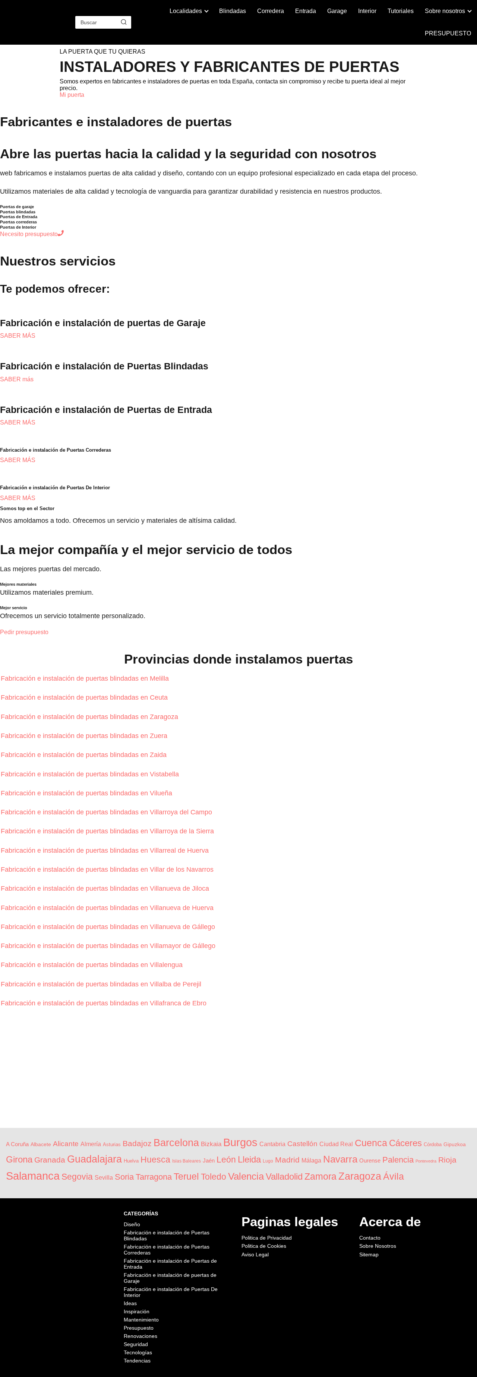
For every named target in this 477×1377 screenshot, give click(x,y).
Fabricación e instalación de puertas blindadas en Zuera (85, 736)
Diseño (132, 1224)
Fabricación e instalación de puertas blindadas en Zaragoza (90, 717)
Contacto (369, 1238)
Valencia (246, 1176)
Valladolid (284, 1176)
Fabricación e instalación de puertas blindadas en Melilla (86, 678)
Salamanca (33, 1176)
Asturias (112, 1144)
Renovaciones (140, 1336)
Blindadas (232, 11)
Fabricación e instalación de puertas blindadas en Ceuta (85, 697)
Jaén (209, 1160)
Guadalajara (94, 1159)
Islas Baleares (186, 1160)
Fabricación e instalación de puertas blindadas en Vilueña (87, 793)
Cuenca (371, 1143)
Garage (337, 11)
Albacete (41, 1144)
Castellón (302, 1144)
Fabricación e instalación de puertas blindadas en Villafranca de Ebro (104, 1003)
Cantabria (272, 1144)
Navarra (340, 1159)
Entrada (305, 11)
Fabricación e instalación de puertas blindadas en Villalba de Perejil (102, 984)
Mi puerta (72, 95)
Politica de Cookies (263, 1246)
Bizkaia (211, 1144)
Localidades (186, 11)
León (226, 1159)
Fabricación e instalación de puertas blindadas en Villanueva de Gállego (109, 927)
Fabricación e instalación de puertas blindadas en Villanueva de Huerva (108, 908)
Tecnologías (138, 1352)
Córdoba (433, 1144)
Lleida (249, 1159)
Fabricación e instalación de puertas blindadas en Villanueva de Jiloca (106, 888)
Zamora (320, 1176)
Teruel (186, 1176)
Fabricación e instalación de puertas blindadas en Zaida (84, 755)
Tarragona (154, 1177)
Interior (367, 11)
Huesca (155, 1159)
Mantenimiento (141, 1320)
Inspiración (136, 1311)
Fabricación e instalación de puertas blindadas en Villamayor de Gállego (109, 946)
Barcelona (176, 1142)
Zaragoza (359, 1176)
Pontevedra (426, 1161)
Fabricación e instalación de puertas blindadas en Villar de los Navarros (108, 869)
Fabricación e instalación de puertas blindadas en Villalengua (92, 965)
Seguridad (136, 1344)
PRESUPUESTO (448, 33)
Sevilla (104, 1177)
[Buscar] (123, 22)
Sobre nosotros (445, 11)
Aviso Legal (255, 1254)
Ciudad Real (336, 1144)
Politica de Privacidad (266, 1238)
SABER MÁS (17, 336)
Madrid (287, 1159)
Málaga (311, 1160)
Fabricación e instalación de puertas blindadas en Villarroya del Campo (107, 812)
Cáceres (405, 1143)
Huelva (131, 1161)
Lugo (268, 1160)
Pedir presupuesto (24, 632)
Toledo (213, 1177)
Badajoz (137, 1143)
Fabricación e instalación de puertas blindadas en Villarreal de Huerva (106, 850)
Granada (49, 1159)
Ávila (393, 1176)
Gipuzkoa (454, 1144)
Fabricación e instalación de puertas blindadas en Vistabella (91, 774)
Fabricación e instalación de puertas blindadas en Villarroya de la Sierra (108, 831)
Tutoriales (401, 11)
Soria (124, 1177)
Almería (90, 1144)
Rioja (447, 1159)
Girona (19, 1159)
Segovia (77, 1177)
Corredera (270, 11)
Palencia (398, 1159)
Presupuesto (139, 1328)
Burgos (240, 1142)
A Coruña (17, 1144)
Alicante (66, 1144)
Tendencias (137, 1361)
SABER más (17, 379)
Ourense (369, 1161)
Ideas (130, 1303)
